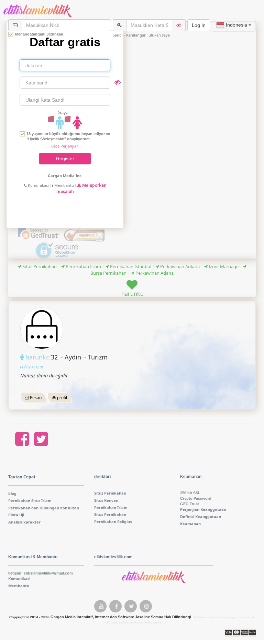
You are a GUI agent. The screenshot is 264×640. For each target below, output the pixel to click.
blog (12, 493)
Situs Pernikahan (39, 266)
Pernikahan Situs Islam (30, 500)
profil (61, 397)
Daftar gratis (65, 42)
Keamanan (190, 523)
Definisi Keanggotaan (200, 516)
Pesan (35, 397)
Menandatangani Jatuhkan (39, 34)
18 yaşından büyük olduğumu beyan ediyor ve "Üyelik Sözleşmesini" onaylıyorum (68, 136)
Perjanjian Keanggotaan (203, 509)
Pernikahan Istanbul (130, 266)
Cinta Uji (16, 514)
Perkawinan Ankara (179, 266)
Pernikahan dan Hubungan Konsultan (43, 507)
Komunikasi (38, 185)
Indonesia (236, 25)
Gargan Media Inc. (65, 175)
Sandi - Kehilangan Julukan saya (141, 35)
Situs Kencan (106, 500)
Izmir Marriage (223, 266)
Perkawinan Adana (154, 273)
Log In (199, 25)
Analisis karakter (24, 522)
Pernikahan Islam (83, 266)
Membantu (63, 185)
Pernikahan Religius (113, 521)
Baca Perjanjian (65, 146)
